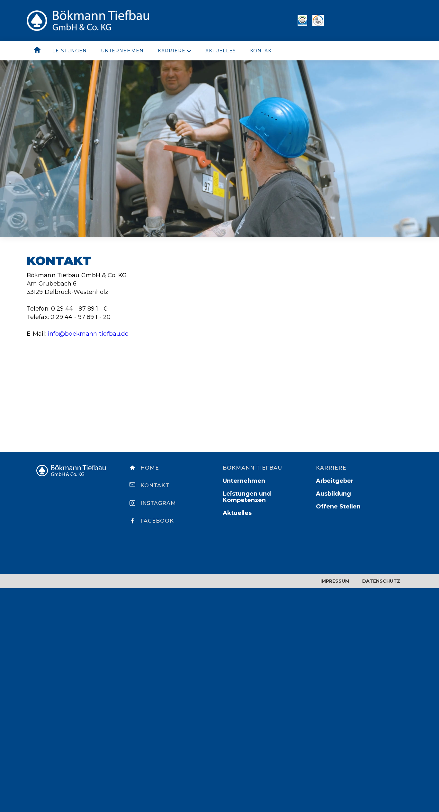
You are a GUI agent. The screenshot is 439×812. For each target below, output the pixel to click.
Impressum (334, 581)
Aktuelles (220, 51)
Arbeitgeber (335, 481)
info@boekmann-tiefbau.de (88, 333)
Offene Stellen (338, 506)
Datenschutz (381, 581)
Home (149, 468)
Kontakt (262, 51)
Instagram (158, 503)
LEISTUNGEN (69, 51)
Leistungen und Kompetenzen (247, 496)
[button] (174, 50)
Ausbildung (333, 493)
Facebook (157, 521)
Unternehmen (122, 51)
